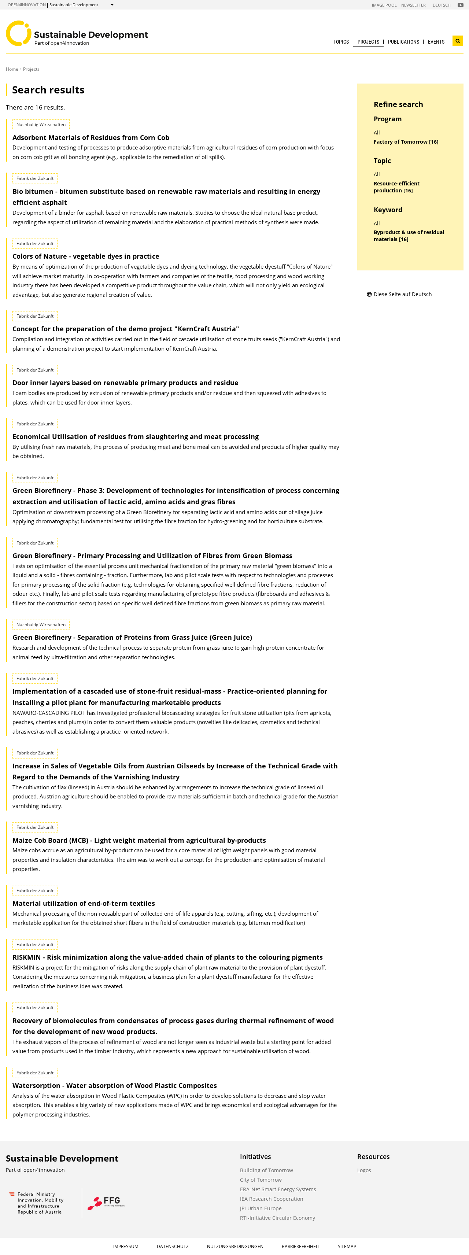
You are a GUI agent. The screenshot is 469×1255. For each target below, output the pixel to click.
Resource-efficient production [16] (397, 187)
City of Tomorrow (261, 1179)
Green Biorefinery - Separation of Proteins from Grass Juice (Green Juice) (132, 637)
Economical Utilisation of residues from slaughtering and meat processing (135, 436)
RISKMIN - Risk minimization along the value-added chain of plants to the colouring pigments (167, 957)
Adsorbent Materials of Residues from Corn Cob (90, 137)
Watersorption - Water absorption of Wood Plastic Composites (114, 1085)
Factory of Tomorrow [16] (406, 142)
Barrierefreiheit (301, 1246)
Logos (364, 1170)
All (377, 132)
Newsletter (413, 5)
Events (436, 42)
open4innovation (27, 4)
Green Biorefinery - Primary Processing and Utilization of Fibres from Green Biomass (152, 555)
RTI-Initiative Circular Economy (277, 1217)
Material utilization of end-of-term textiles (83, 903)
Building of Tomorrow (266, 1170)
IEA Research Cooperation (271, 1198)
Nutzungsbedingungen (235, 1246)
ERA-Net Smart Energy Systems (278, 1189)
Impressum (126, 1246)
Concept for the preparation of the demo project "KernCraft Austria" (125, 328)
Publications (403, 42)
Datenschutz (173, 1246)
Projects (368, 42)
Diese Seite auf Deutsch (403, 294)
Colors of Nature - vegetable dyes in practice (85, 256)
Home (12, 69)
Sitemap (347, 1246)
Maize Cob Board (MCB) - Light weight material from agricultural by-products (139, 840)
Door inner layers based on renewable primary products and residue (125, 382)
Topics (341, 42)
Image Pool (384, 5)
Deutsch (442, 5)
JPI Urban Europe (261, 1208)
